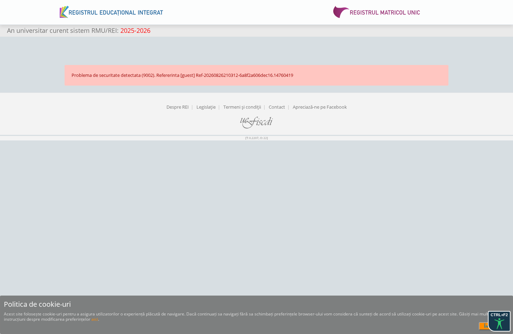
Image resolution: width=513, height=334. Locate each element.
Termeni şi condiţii (242, 107)
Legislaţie (206, 107)
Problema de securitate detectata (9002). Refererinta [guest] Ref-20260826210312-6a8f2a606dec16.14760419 (182, 75)
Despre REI (177, 107)
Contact (277, 107)
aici (94, 319)
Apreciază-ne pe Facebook (320, 107)
